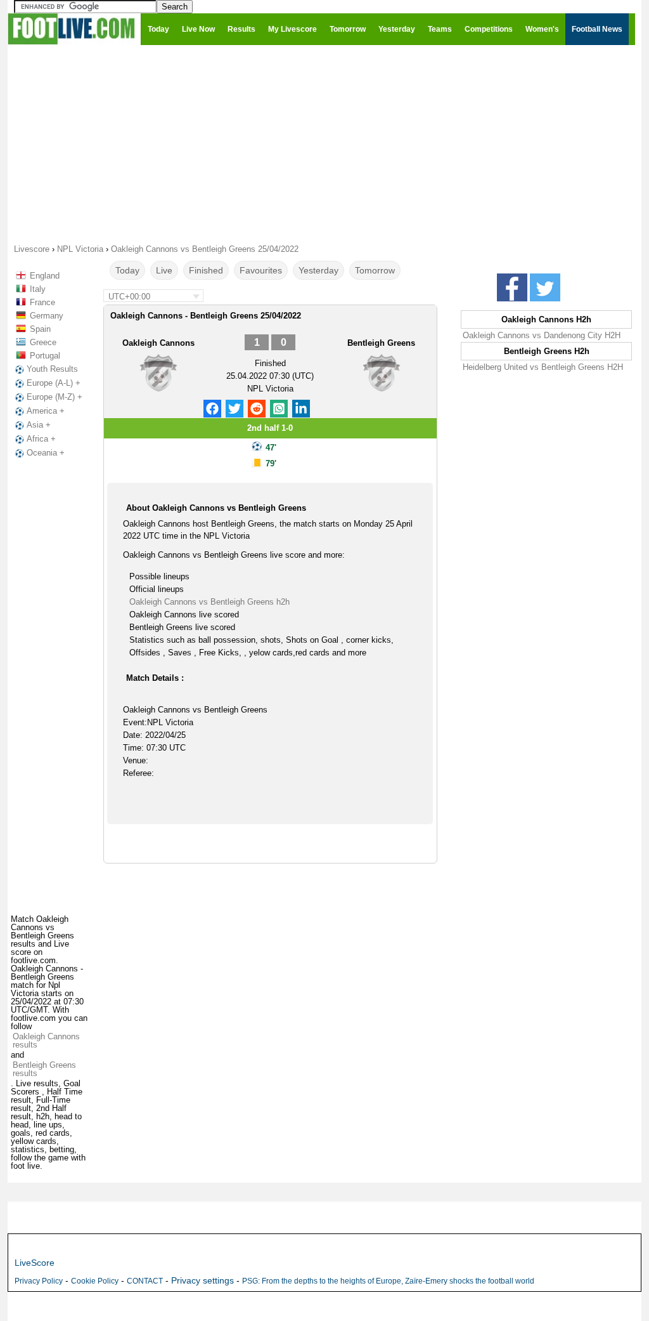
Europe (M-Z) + (54, 397)
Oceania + (46, 452)
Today (127, 270)
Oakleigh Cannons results (46, 1040)
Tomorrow (375, 270)
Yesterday (318, 270)
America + (46, 411)
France (42, 302)
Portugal (45, 355)
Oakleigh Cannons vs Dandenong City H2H (541, 335)
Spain (40, 329)
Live (164, 270)
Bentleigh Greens (381, 343)
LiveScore (35, 1263)
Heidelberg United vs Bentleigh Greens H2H (543, 367)
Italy (38, 289)
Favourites (261, 270)
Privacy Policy (39, 1281)
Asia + (39, 425)
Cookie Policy (95, 1281)
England (45, 275)
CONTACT (145, 1281)
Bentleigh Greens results (44, 1069)
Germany (46, 315)
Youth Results (52, 369)
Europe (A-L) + (53, 383)
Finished (206, 270)
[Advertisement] (324, 143)
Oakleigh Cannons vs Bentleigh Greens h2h (209, 602)
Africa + (41, 439)
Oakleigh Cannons (158, 343)
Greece (43, 342)
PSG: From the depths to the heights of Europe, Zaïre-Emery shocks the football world (388, 1281)
